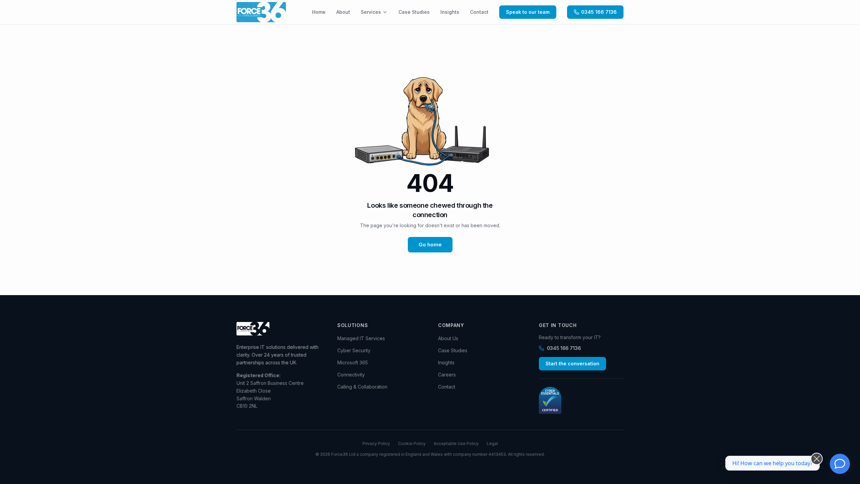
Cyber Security (354, 350)
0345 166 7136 (599, 12)
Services (371, 12)
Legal (492, 443)
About (343, 12)
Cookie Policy (412, 443)
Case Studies (414, 12)
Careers (447, 374)
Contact (479, 12)
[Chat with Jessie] (840, 464)
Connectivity (351, 374)
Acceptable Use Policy (456, 443)
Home (319, 12)
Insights (449, 12)
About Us (448, 338)
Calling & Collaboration (362, 387)
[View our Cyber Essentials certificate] (581, 400)
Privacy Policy (376, 443)
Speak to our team (528, 12)
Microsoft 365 (352, 362)
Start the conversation (572, 363)
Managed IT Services (361, 338)
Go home (430, 244)
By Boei (840, 479)
